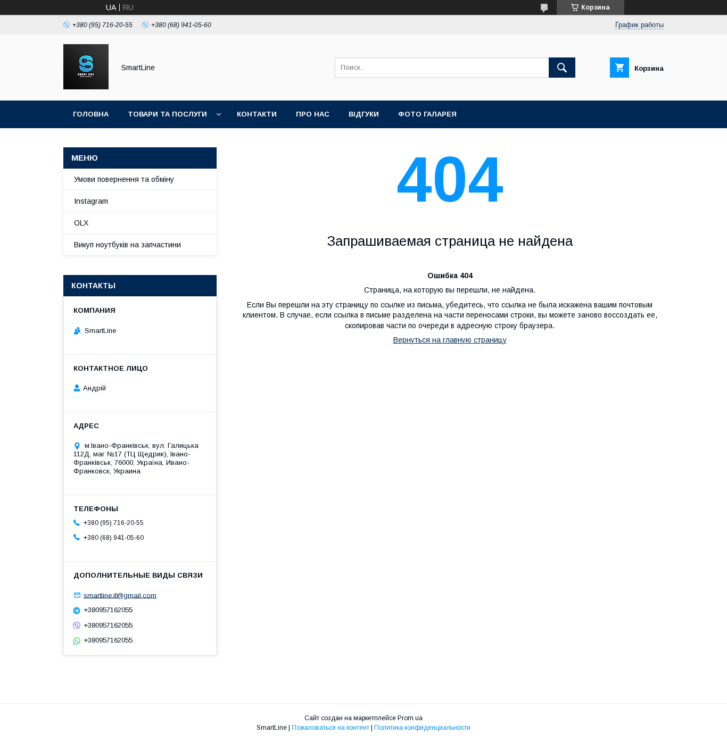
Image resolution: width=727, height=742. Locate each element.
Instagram (91, 201)
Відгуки (364, 114)
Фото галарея (427, 114)
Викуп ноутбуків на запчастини (127, 244)
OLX (81, 223)
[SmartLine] (86, 86)
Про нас (312, 114)
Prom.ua (410, 718)
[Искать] (562, 67)
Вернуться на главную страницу (450, 340)
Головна (91, 114)
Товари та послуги (167, 114)
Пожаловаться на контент (330, 727)
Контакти (257, 114)
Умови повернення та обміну (124, 179)
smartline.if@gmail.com (120, 595)
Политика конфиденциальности (422, 727)
